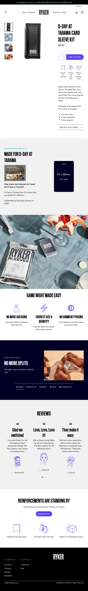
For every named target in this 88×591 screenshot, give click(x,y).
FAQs (64, 12)
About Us (56, 12)
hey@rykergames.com (11, 583)
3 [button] (46, 477)
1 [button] (42, 477)
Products (7, 568)
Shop (24, 12)
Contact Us (25, 564)
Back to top (44, 514)
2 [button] (44, 477)
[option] (44, 2)
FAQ (22, 568)
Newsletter (8, 575)
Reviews (31, 12)
